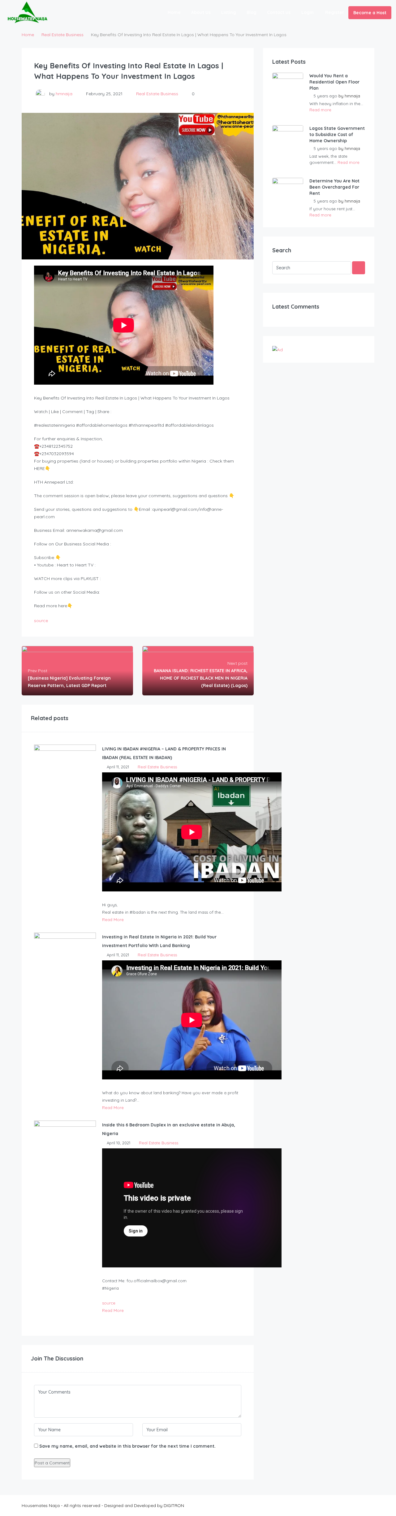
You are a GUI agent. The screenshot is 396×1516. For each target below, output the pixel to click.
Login (307, 12)
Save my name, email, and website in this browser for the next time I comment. (127, 1446)
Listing (228, 12)
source (41, 620)
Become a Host (369, 12)
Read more (320, 109)
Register (334, 12)
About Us (201, 12)
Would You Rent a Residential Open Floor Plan (334, 82)
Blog (251, 12)
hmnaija (64, 93)
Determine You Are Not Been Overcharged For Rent (334, 187)
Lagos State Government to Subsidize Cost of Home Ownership (337, 134)
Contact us (279, 12)
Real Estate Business (62, 34)
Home (174, 12)
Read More (113, 919)
